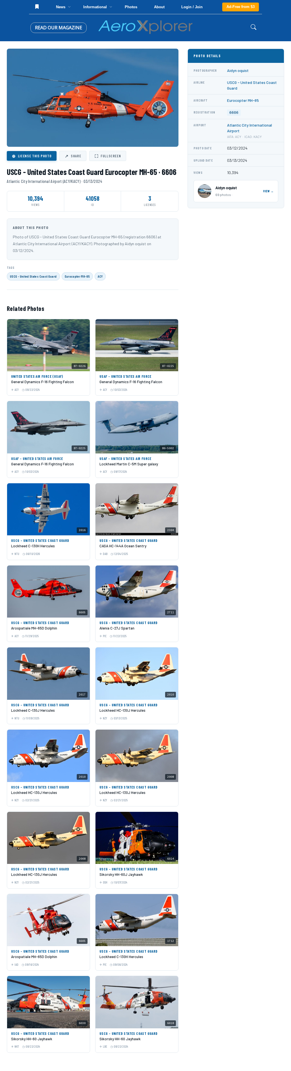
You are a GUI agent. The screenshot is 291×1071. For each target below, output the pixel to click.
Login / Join (192, 7)
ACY (100, 276)
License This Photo (31, 155)
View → (268, 191)
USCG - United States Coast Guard (33, 276)
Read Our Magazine (58, 27)
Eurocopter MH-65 (77, 276)
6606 (233, 112)
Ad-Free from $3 (240, 7)
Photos (131, 7)
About (159, 7)
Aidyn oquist (238, 70)
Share (73, 155)
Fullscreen (108, 155)
